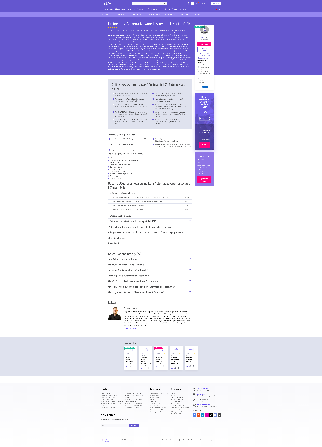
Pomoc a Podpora (176, 403)
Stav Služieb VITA (176, 414)
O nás (173, 395)
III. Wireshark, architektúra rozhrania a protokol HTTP (132, 221)
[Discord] (215, 415)
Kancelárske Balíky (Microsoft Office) (136, 393)
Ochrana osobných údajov (199, 440)
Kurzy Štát (197, 14)
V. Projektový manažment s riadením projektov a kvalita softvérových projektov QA (145, 232)
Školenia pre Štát (155, 395)
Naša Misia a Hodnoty (177, 405)
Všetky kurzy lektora (131, 329)
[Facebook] (194, 415)
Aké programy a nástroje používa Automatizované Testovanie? (136, 292)
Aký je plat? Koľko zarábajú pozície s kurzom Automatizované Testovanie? (141, 286)
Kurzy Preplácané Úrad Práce (158, 412)
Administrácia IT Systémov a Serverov (112, 401)
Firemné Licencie (170, 14)
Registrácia (205, 3)
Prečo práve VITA (176, 410)
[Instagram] (207, 415)
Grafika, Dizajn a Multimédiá (109, 408)
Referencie (153, 401)
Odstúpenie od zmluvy (214, 440)
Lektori (152, 399)
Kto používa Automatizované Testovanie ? (127, 264)
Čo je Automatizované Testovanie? (123, 259)
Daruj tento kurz (205, 55)
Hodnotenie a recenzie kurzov (180, 408)
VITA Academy (111, 19)
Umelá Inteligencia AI (107, 399)
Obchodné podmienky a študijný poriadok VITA (176, 440)
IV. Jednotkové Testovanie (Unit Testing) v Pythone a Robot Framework (140, 226)
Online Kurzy (105, 14)
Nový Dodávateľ (154, 405)
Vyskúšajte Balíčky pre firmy (204, 179)
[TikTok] (211, 415)
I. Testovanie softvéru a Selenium (123, 192)
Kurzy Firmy (184, 14)
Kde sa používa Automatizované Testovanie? (128, 270)
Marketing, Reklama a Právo (133, 399)
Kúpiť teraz (204, 44)
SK (219, 9)
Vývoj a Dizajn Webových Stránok (135, 405)
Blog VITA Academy (177, 397)
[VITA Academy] (106, 440)
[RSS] (219, 415)
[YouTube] (198, 415)
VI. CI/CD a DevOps (116, 237)
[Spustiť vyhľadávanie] (165, 3)
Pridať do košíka (204, 49)
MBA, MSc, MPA (153, 14)
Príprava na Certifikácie (132, 408)
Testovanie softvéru (136, 19)
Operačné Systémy (130, 401)
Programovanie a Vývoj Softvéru (123, 19)
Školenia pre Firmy (155, 397)
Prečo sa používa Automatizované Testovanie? (129, 275)
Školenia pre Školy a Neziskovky (159, 393)
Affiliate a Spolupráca (177, 399)
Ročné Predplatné (137, 14)
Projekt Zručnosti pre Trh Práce (110, 395)
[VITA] (106, 3)
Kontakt (173, 393)
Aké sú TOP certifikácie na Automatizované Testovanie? (133, 281)
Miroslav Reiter (116, 74)
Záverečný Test (115, 243)
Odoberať (134, 425)
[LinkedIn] (202, 415)
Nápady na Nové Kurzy (178, 412)
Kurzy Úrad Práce (121, 14)
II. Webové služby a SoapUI (120, 215)
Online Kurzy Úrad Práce (108, 397)
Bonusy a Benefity (176, 401)
